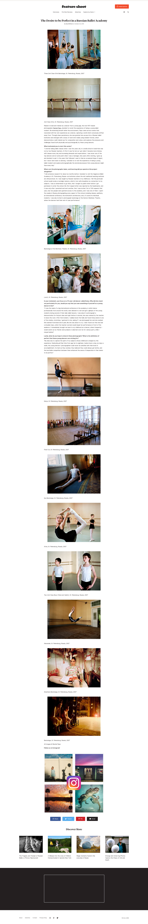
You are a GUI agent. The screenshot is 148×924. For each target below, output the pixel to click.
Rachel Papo (57, 128)
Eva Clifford (69, 23)
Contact (35, 917)
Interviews (56, 12)
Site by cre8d (125, 918)
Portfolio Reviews (67, 12)
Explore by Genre (88, 12)
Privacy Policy (43, 917)
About (20, 917)
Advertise (78, 12)
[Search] (128, 12)
